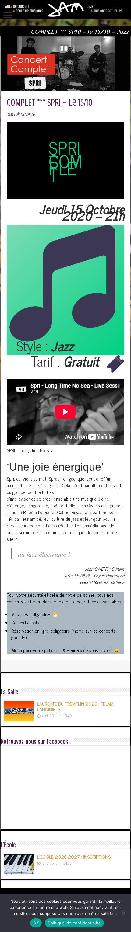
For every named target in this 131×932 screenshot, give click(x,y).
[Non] (123, 913)
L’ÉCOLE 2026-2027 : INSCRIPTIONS (74, 857)
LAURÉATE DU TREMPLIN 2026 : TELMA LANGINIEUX (75, 706)
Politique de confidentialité (74, 922)
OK (36, 922)
